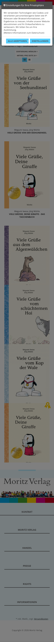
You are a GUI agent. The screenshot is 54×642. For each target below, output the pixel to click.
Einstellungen (40, 41)
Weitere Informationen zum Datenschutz (24, 32)
